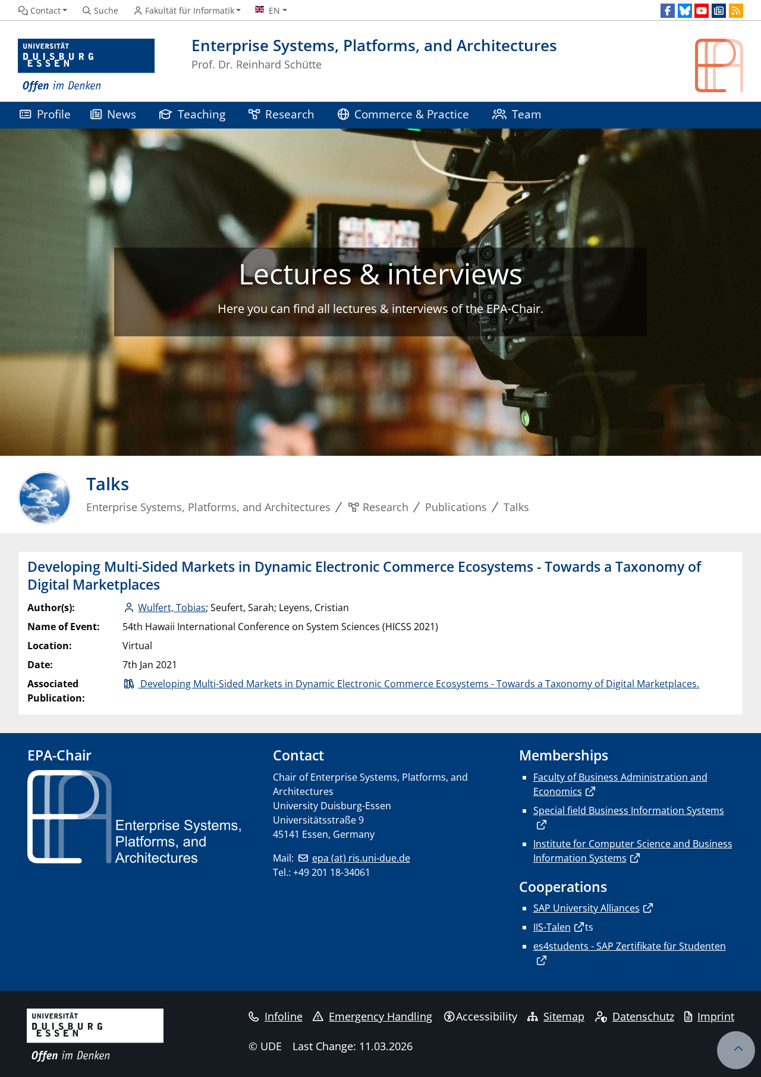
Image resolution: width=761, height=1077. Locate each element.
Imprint (715, 1016)
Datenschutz (643, 1016)
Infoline (284, 1016)
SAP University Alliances (586, 908)
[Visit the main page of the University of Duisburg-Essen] (86, 66)
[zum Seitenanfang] (736, 1050)
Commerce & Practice (411, 114)
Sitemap (563, 1016)
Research (290, 114)
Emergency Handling (380, 1016)
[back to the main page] (719, 66)
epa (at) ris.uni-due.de (361, 858)
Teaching (201, 114)
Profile (54, 114)
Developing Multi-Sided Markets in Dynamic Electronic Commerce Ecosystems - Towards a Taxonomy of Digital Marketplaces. (418, 683)
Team (527, 114)
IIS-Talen (552, 927)
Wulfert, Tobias (172, 607)
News (121, 114)
